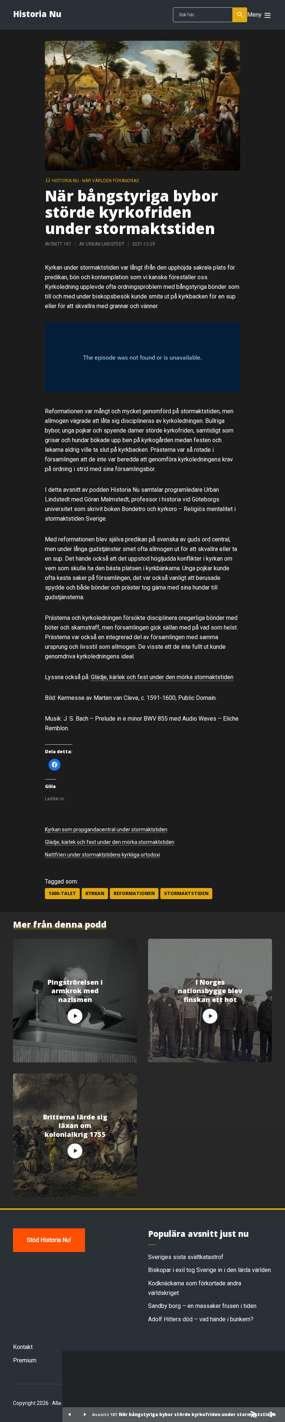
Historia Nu (37, 13)
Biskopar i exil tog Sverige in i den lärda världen (209, 1270)
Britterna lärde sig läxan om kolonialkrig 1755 (75, 1126)
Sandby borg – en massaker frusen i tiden (202, 1305)
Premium (24, 1360)
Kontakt (23, 1347)
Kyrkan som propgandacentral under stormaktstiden (106, 829)
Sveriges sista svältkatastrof (185, 1257)
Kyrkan (94, 893)
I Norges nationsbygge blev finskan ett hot (210, 991)
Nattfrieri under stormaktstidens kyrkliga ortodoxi (102, 855)
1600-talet (62, 893)
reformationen (134, 893)
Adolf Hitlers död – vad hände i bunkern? (200, 1319)
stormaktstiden (186, 893)
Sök (239, 14)
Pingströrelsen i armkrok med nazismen (75, 991)
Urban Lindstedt (105, 244)
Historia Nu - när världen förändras (95, 180)
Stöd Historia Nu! (49, 1240)
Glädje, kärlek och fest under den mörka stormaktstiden (162, 677)
